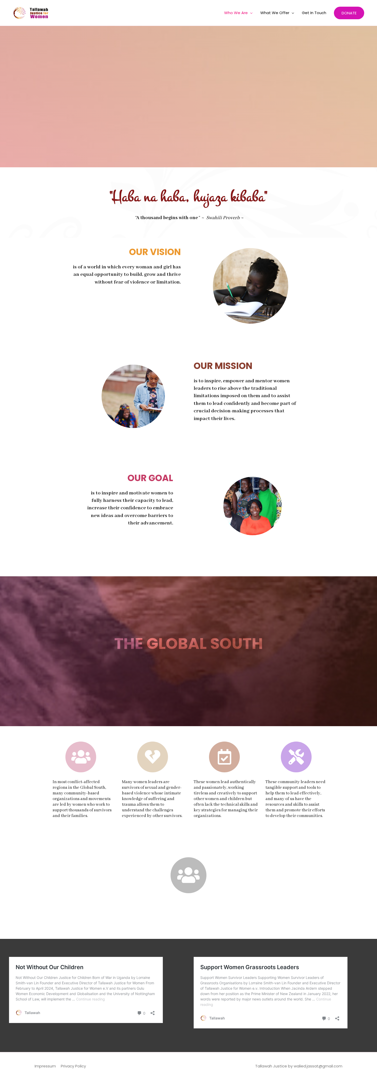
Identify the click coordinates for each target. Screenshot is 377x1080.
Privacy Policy (73, 1066)
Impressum (45, 1066)
